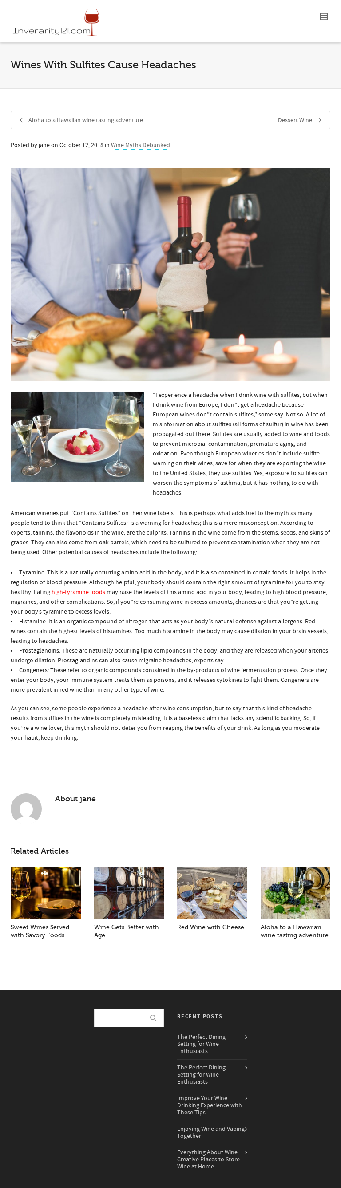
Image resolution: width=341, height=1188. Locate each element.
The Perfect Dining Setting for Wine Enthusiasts (201, 1044)
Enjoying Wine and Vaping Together (211, 1132)
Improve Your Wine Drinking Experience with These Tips (209, 1105)
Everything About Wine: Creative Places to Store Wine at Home (208, 1159)
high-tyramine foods (78, 592)
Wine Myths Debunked (140, 145)
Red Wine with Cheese (210, 927)
